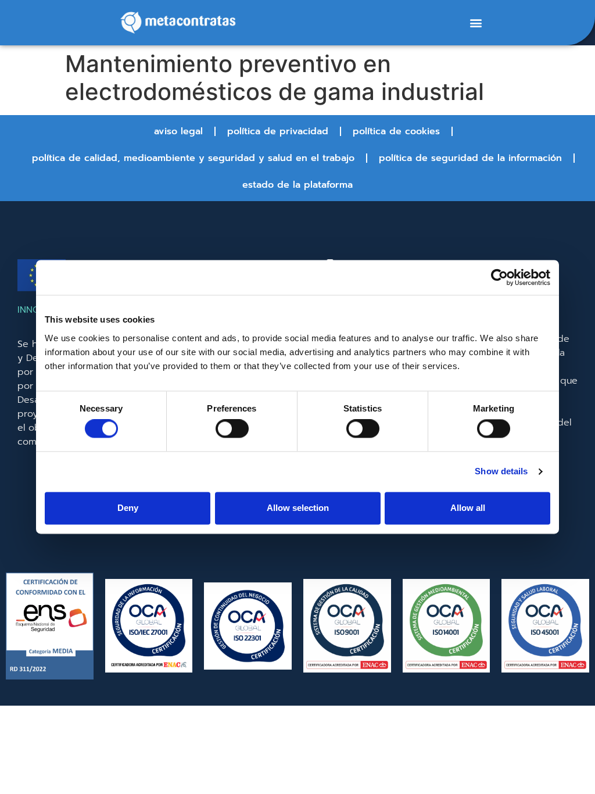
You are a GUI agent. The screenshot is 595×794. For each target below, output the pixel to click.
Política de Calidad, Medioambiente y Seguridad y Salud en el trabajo (193, 158)
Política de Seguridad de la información (470, 158)
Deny (127, 508)
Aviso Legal (178, 131)
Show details (501, 472)
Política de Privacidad (277, 131)
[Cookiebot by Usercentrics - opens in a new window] (499, 277)
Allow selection (298, 508)
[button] (475, 23)
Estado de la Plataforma (297, 185)
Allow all (467, 508)
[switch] (232, 429)
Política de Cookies (396, 131)
